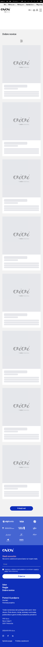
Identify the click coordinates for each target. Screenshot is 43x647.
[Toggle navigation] (40, 10)
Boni (30, 4)
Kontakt (5, 600)
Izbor (4, 584)
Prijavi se (21, 576)
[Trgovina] (34, 10)
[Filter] (21, 41)
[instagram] (3, 636)
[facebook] (8, 636)
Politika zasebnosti (22, 641)
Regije (5, 587)
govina (39, 4)
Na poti (20, 4)
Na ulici (11, 4)
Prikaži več (21, 508)
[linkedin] (13, 636)
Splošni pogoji (7, 641)
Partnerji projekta (8, 603)
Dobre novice (8, 590)
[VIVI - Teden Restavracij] (8, 10)
